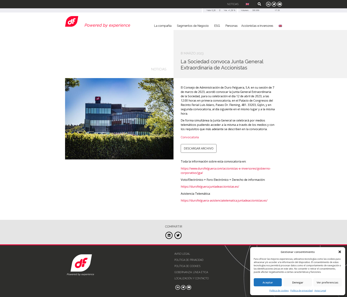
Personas (231, 25)
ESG (217, 25)
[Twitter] (274, 4)
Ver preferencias (327, 282)
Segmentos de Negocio (193, 25)
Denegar (297, 282)
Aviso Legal (320, 290)
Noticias (233, 4)
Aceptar (268, 282)
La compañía (163, 25)
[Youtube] (279, 4)
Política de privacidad (301, 290)
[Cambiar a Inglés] (247, 4)
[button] (340, 252)
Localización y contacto (191, 278)
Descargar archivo (198, 148)
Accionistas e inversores (257, 25)
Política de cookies (279, 290)
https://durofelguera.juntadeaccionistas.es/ (210, 187)
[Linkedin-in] (268, 4)
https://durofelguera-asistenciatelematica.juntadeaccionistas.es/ (224, 200)
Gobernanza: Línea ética (191, 272)
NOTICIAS (158, 69)
